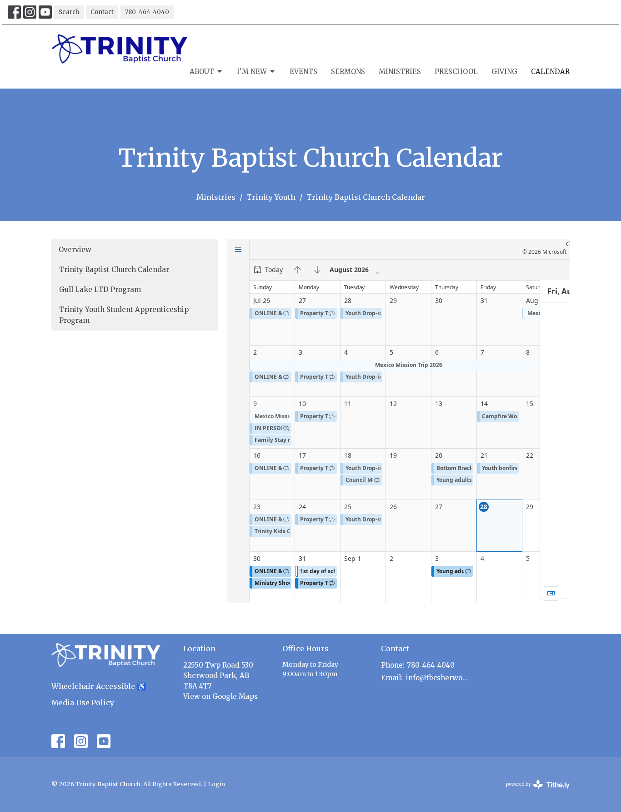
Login (216, 784)
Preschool (456, 71)
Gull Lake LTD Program (100, 289)
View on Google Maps (220, 696)
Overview (75, 249)
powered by (533, 791)
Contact (102, 12)
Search (69, 12)
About (202, 71)
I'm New (252, 71)
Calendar (550, 71)
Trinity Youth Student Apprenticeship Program (124, 314)
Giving (504, 71)
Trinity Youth (270, 197)
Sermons (348, 71)
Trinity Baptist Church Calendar (114, 269)
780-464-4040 (147, 12)
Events (303, 71)
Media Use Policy (82, 702)
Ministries (400, 71)
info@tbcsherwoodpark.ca (438, 677)
